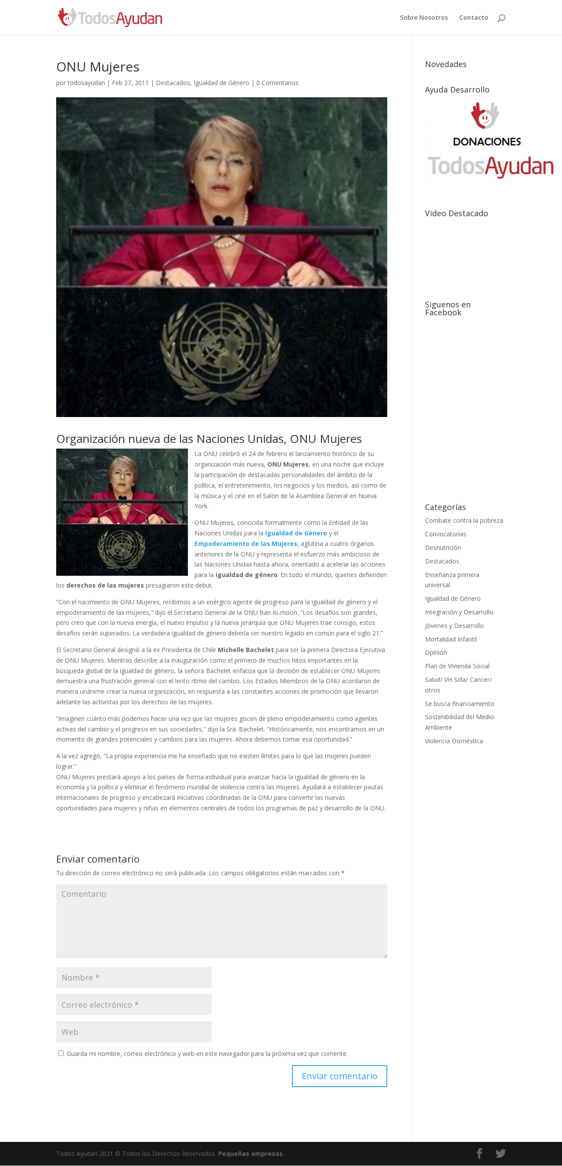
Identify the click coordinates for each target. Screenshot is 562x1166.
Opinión (436, 652)
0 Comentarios (277, 82)
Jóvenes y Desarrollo (454, 625)
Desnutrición (443, 547)
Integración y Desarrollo (459, 612)
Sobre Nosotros (424, 17)
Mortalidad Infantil (451, 639)
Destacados (173, 82)
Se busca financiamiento (459, 703)
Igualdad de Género (221, 82)
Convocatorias (445, 534)
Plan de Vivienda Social (457, 666)
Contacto (473, 17)
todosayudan (86, 82)
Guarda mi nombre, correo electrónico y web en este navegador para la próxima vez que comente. (207, 1053)
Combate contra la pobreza (464, 520)
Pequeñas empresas (250, 1153)
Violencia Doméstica (454, 741)
